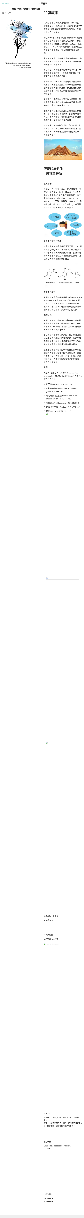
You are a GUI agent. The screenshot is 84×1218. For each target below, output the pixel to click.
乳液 (20, 9)
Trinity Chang (9, 13)
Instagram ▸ (48, 1201)
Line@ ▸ (47, 1149)
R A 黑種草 (42, 4)
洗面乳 (27, 9)
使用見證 (36, 9)
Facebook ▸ (48, 1198)
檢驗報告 (48, 920)
